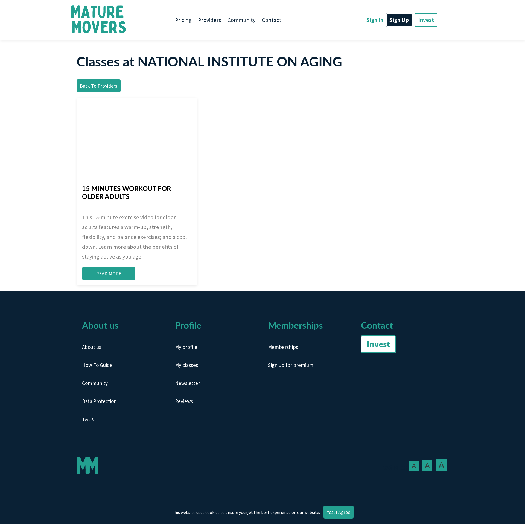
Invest (426, 20)
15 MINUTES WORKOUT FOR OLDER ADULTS (126, 193)
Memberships (283, 347)
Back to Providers (98, 86)
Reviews (184, 401)
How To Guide (97, 365)
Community (242, 20)
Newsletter (187, 383)
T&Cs (88, 419)
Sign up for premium (290, 365)
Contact (271, 20)
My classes (186, 365)
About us (91, 347)
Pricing (183, 20)
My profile (186, 347)
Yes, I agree (338, 512)
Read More (108, 273)
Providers (209, 20)
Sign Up (399, 20)
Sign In (374, 20)
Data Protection (99, 401)
